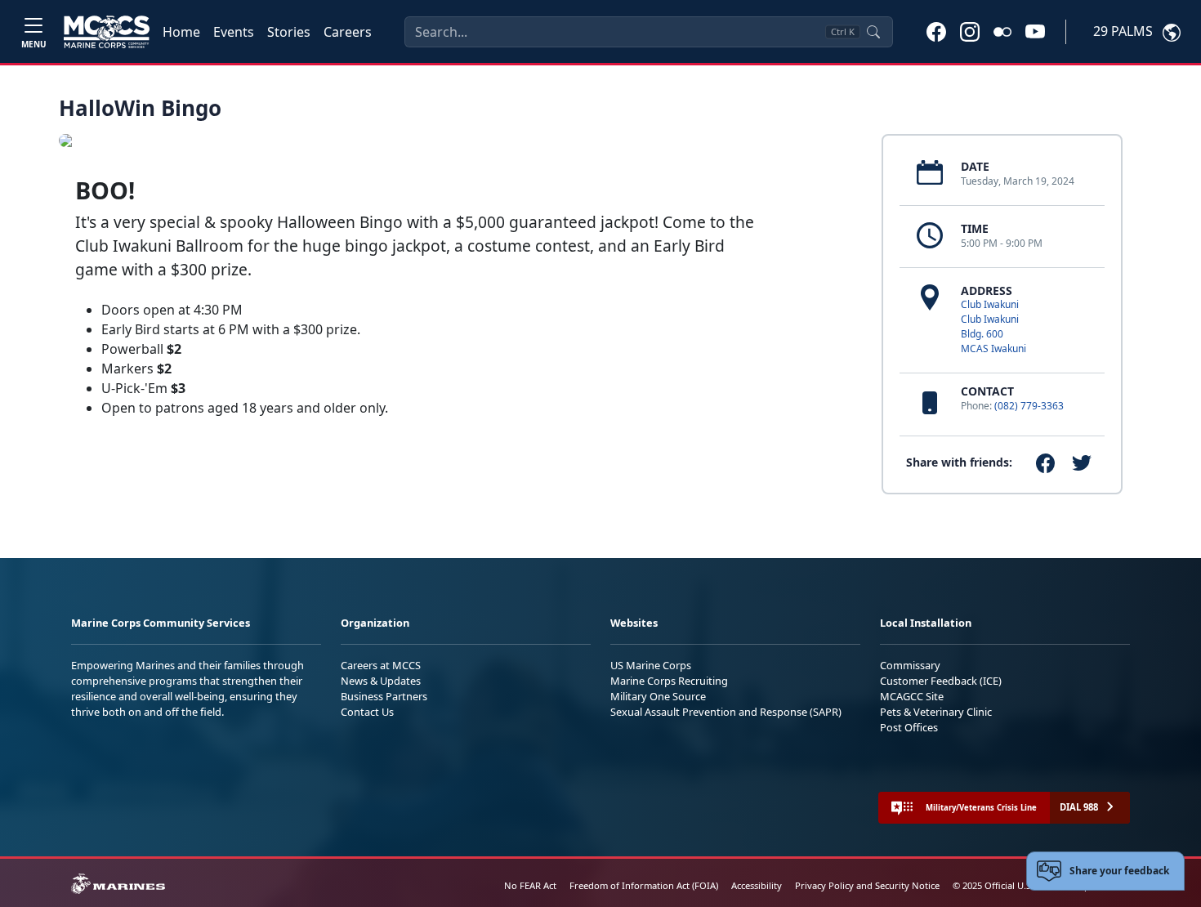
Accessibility (756, 885)
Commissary (910, 665)
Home (181, 32)
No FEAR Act (530, 885)
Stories (288, 32)
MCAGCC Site (912, 696)
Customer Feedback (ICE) (941, 680)
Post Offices (909, 727)
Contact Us (367, 711)
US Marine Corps (650, 665)
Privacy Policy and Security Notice (867, 885)
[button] (936, 31)
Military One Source (658, 696)
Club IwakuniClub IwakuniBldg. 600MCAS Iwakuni (993, 326)
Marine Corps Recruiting (669, 680)
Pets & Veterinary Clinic (936, 711)
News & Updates (381, 680)
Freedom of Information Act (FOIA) (643, 885)
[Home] (107, 31)
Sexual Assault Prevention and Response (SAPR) (726, 711)
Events (233, 32)
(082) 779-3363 (1029, 406)
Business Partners (384, 696)
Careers (348, 32)
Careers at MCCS (381, 665)
